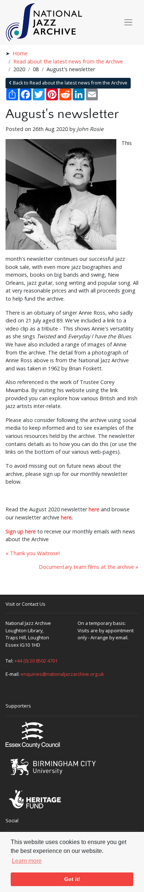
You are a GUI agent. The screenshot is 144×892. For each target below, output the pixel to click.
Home (20, 53)
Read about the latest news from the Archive (68, 61)
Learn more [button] (27, 861)
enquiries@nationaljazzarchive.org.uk (62, 674)
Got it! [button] (72, 879)
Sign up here (21, 531)
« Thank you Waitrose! (33, 553)
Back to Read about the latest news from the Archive (69, 83)
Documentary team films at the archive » (88, 566)
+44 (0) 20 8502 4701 (36, 660)
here (94, 509)
